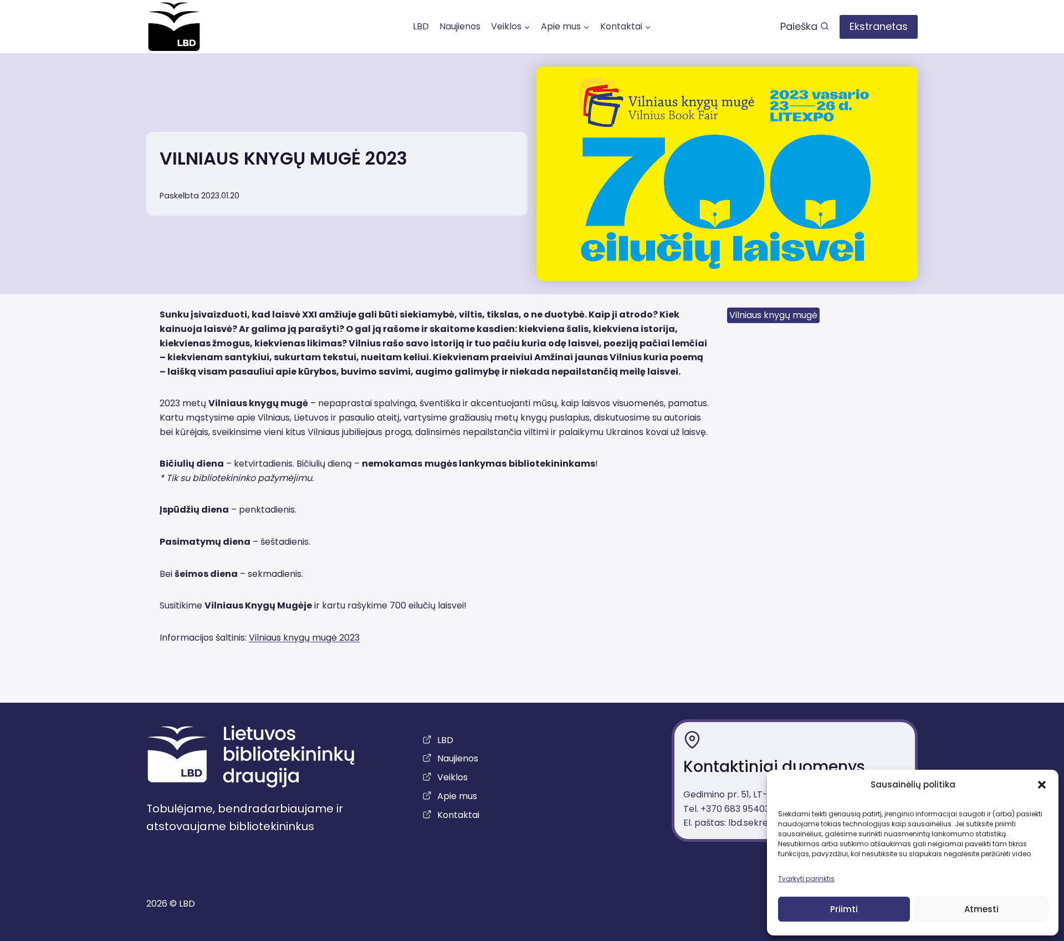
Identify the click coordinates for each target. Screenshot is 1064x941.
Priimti (844, 909)
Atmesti (981, 909)
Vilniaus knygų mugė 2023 (304, 637)
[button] (1041, 784)
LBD (421, 26)
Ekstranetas (879, 26)
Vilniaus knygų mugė (773, 315)
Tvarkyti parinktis (806, 878)
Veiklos (452, 777)
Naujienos (459, 26)
